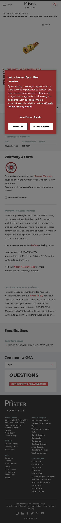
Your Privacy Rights (30, 117)
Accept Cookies (41, 126)
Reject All (18, 126)
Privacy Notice (23, 106)
